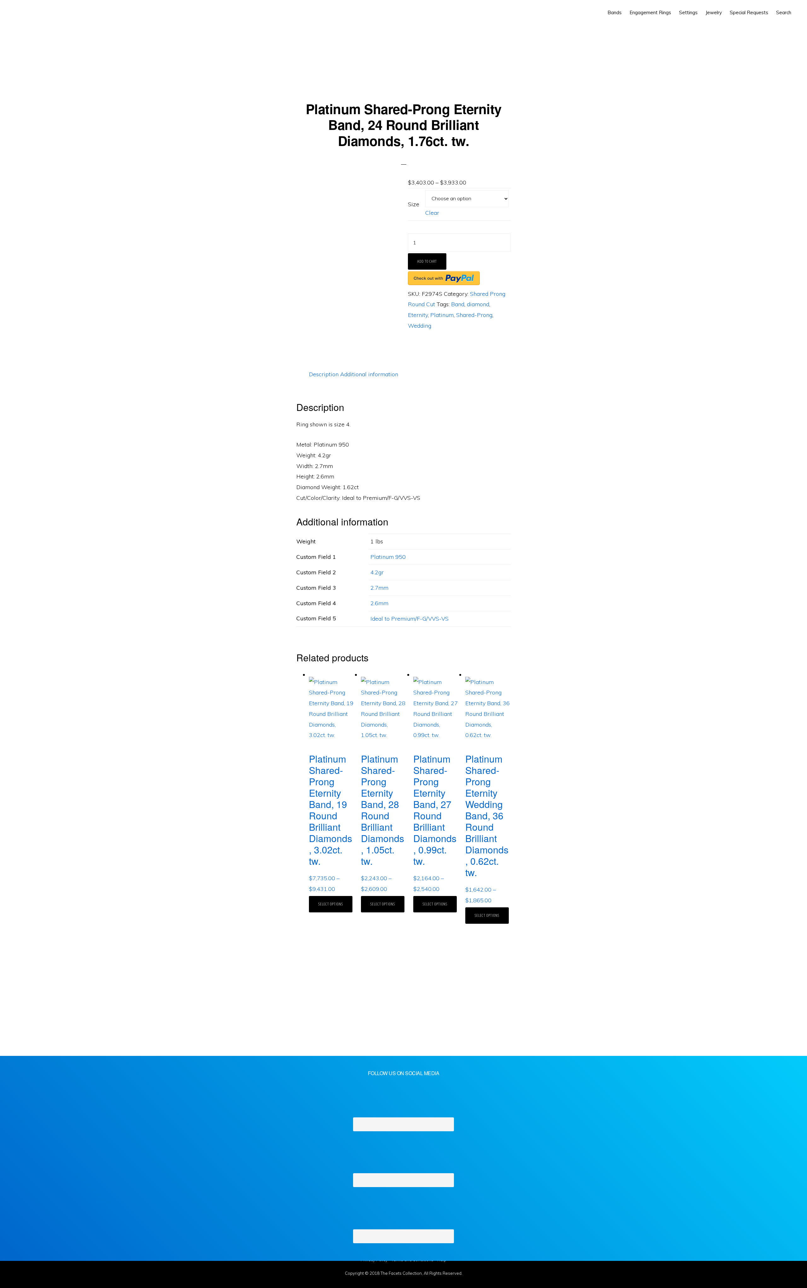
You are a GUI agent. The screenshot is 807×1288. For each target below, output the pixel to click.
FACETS (34, 12)
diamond (478, 304)
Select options (330, 904)
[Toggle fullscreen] (50, 1268)
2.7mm (379, 587)
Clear (432, 212)
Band (457, 304)
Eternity (418, 315)
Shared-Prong (474, 315)
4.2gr (377, 572)
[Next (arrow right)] (29, 1281)
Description (324, 374)
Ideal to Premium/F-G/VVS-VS (409, 618)
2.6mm (379, 603)
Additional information (369, 374)
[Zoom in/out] (70, 1268)
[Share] (29, 1268)
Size (413, 204)
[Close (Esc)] (9, 1268)
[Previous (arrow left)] (9, 1281)
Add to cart (427, 261)
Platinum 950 (388, 556)
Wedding (419, 325)
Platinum (442, 315)
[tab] (324, 374)
